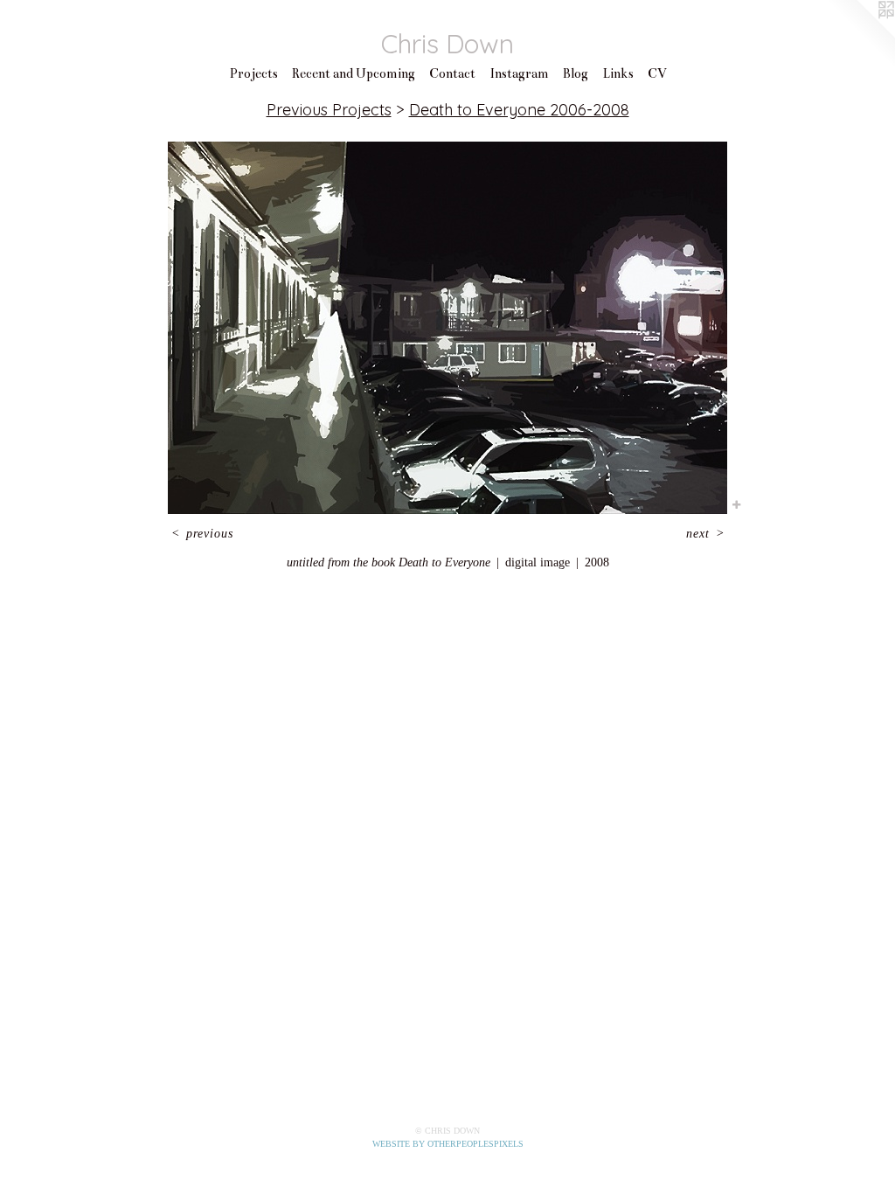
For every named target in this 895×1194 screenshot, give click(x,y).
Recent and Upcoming (353, 73)
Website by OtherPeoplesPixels (448, 1144)
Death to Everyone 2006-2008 (519, 110)
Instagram (519, 73)
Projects (253, 73)
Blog (575, 73)
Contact (452, 73)
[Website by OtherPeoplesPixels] (860, 35)
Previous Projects (329, 110)
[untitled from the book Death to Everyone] (447, 328)
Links (618, 73)
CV (657, 73)
